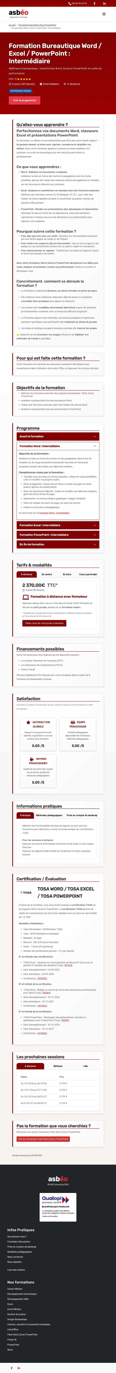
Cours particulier (88, 574)
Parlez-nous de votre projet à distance (44, 623)
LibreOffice (12, 1329)
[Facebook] (95, 3)
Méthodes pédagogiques (49, 815)
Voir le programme (24, 100)
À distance (26, 574)
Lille (85, 1066)
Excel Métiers (14, 1309)
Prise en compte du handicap (82, 815)
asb (18, 12)
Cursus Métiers (14, 1289)
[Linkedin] (104, 3)
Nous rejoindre (14, 1262)
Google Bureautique (17, 1319)
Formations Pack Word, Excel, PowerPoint (37, 25)
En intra (67, 574)
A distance (30, 1066)
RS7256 (68, 965)
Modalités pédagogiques (19, 1251)
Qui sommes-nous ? (17, 1236)
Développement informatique (22, 1294)
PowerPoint (13, 1344)
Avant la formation (32, 436)
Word (10, 1349)
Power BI (12, 1339)
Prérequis (25, 815)
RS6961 (65, 1020)
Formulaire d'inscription (18, 1241)
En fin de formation (32, 544)
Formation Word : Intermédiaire (40, 446)
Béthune (58, 1066)
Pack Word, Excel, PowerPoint (22, 1334)
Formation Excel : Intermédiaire (40, 525)
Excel (10, 1304)
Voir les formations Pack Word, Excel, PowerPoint (43, 1139)
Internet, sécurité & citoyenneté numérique (28, 1324)
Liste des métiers (16, 1270)
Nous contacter (15, 1257)
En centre (47, 574)
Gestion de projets (16, 1314)
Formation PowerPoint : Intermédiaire (44, 534)
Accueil (12, 25)
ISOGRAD (42, 978)
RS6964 (46, 993)
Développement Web (18, 1299)
